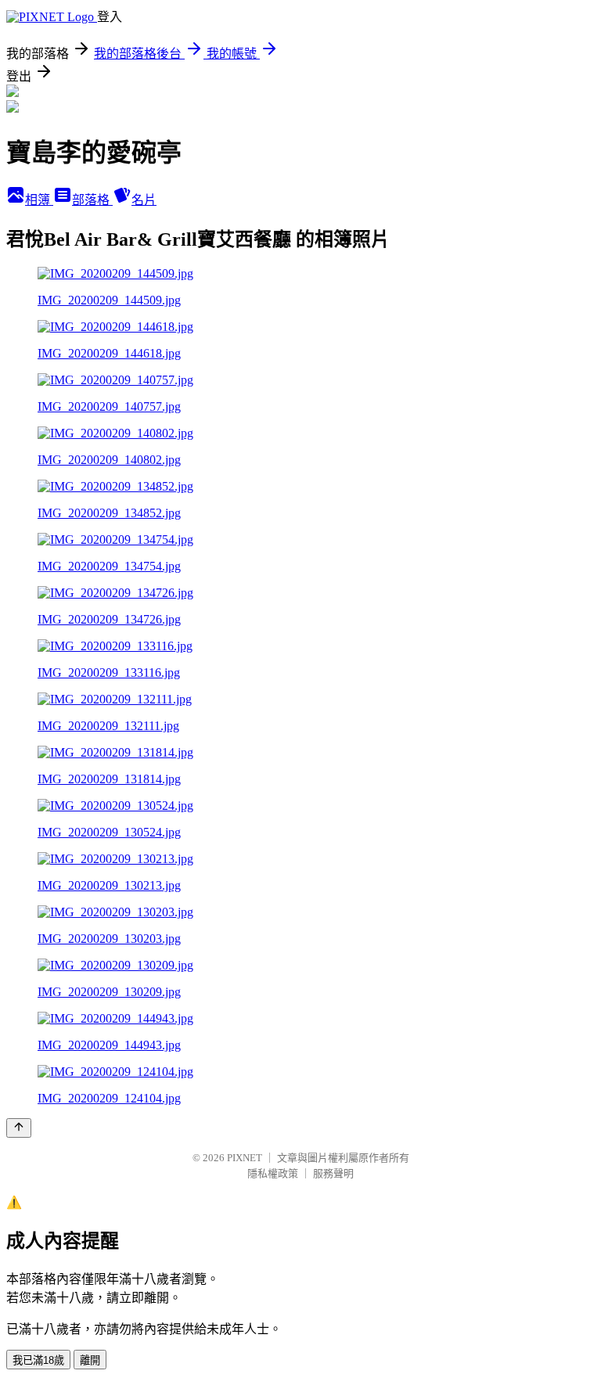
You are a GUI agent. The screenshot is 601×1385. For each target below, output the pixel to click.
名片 (144, 200)
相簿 (39, 200)
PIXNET (244, 1158)
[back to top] (18, 1128)
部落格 (92, 200)
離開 (90, 1360)
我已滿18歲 (38, 1360)
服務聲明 (333, 1173)
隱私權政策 (272, 1173)
